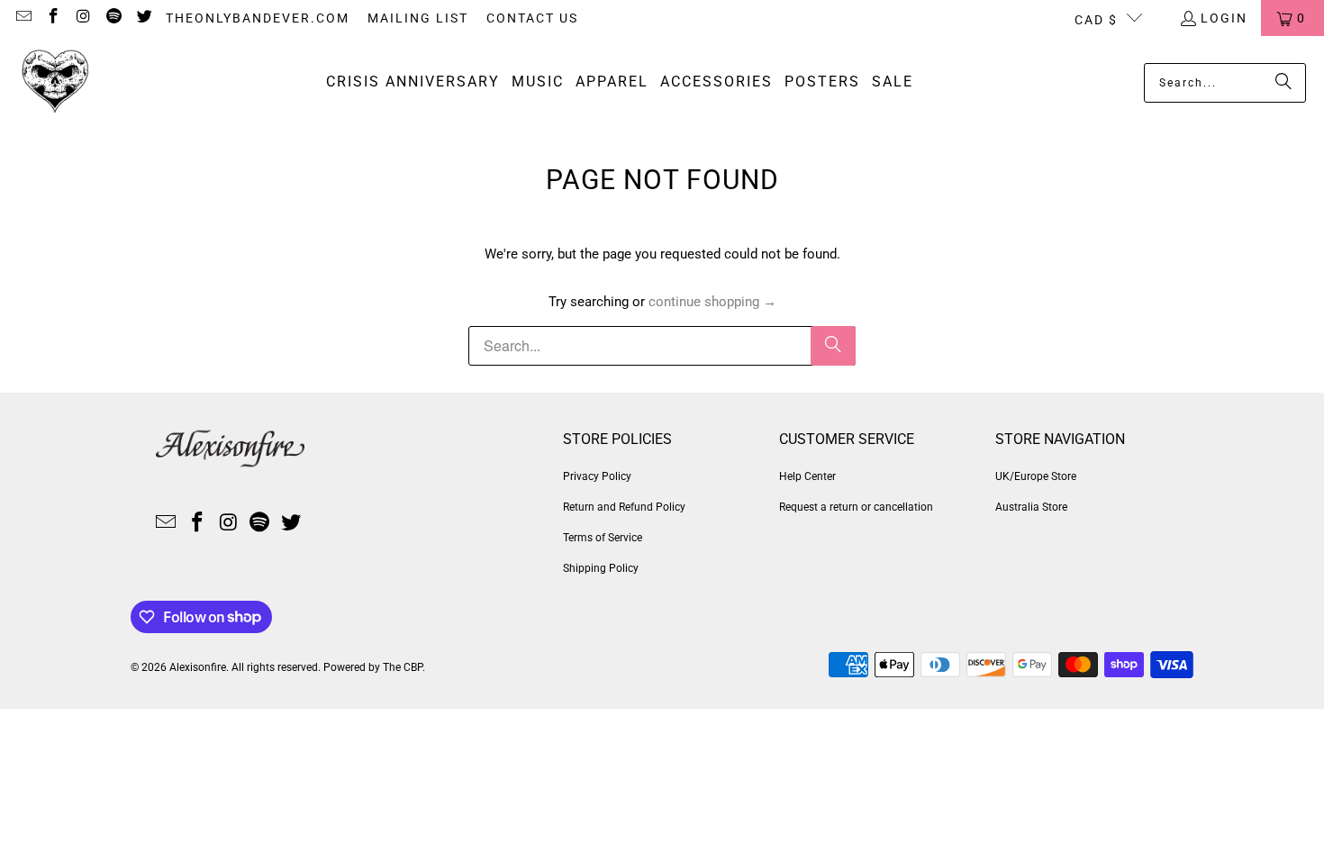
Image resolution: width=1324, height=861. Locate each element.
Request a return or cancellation (856, 507)
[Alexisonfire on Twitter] (143, 18)
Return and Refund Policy (624, 507)
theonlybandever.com (257, 18)
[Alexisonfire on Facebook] (53, 18)
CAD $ (1096, 20)
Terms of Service (602, 537)
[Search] (1283, 83)
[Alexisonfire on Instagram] (83, 18)
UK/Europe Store (1035, 476)
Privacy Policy (597, 476)
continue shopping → (712, 302)
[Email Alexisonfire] (23, 18)
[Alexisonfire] (56, 82)
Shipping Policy (601, 568)
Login (1224, 18)
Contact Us (532, 18)
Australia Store (1031, 507)
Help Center (807, 476)
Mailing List (417, 18)
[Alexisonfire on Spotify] (113, 18)
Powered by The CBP (372, 667)
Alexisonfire (197, 667)
